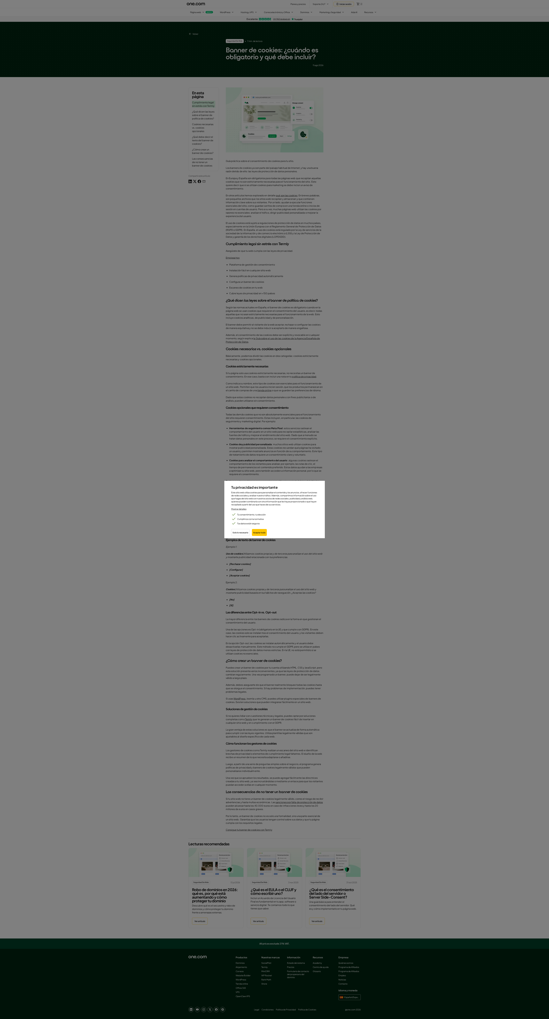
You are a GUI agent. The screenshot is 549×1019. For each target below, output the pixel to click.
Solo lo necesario (240, 532)
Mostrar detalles (238, 509)
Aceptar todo (259, 532)
